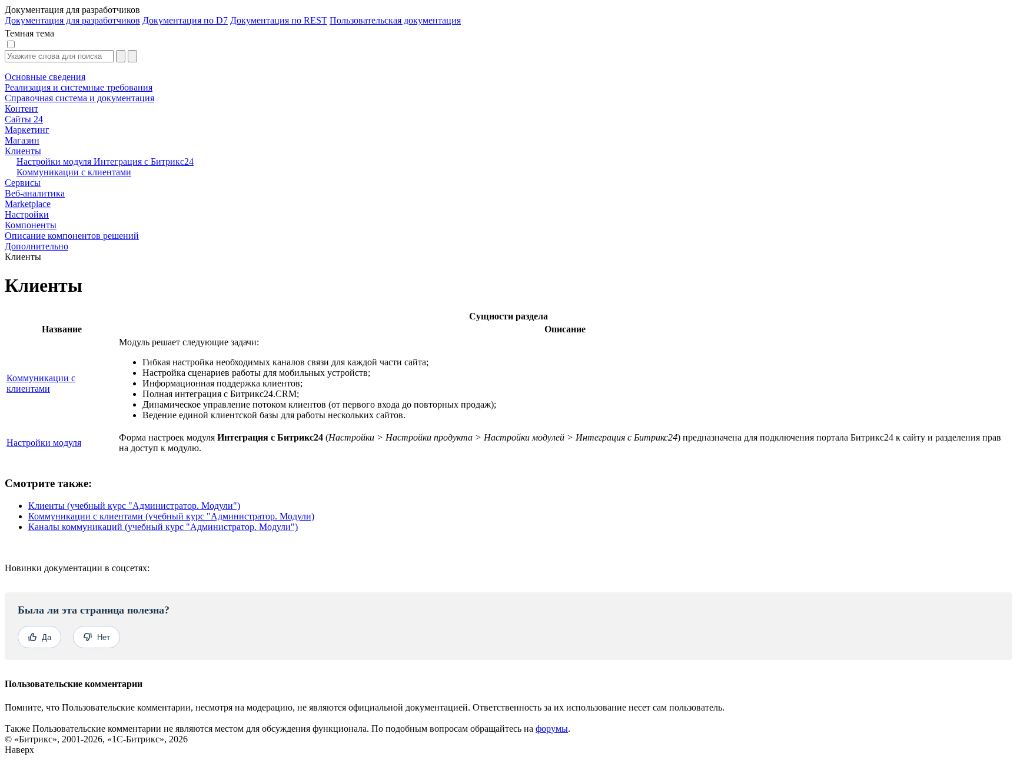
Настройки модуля (43, 443)
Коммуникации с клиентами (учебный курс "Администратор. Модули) (171, 516)
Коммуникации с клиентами (40, 383)
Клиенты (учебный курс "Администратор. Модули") (134, 506)
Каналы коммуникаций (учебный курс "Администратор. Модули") (163, 527)
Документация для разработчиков (72, 20)
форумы (552, 729)
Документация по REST (278, 20)
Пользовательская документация (395, 20)
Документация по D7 (185, 20)
